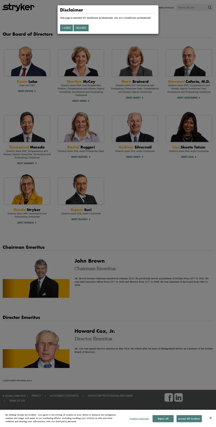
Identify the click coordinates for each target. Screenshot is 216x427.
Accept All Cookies (189, 418)
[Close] (210, 418)
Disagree (81, 27)
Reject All (163, 418)
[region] (108, 418)
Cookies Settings (139, 418)
